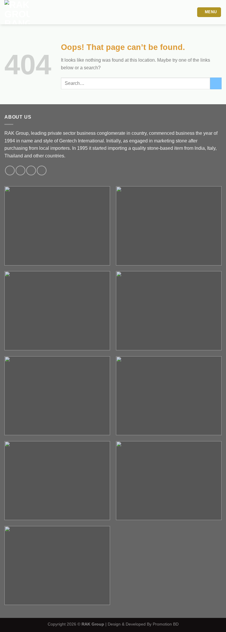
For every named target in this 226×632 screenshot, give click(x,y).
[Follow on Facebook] (10, 170)
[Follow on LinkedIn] (41, 170)
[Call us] (31, 170)
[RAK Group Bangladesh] (34, 12)
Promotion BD (166, 624)
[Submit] (216, 83)
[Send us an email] (20, 170)
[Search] (190, 12)
